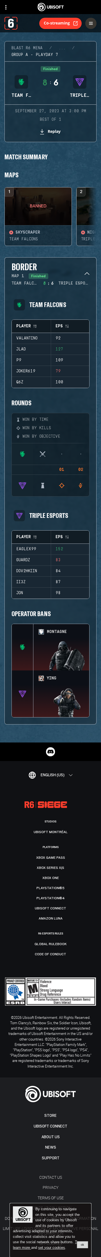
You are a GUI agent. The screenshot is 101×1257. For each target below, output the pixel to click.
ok (82, 1244)
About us (51, 1137)
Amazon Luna (51, 918)
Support (50, 1158)
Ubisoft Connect (50, 1126)
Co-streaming (57, 23)
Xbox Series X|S (50, 868)
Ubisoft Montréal (51, 832)
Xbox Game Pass (50, 858)
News (50, 1147)
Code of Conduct (50, 954)
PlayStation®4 (50, 898)
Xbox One (50, 878)
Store (50, 1115)
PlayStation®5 (50, 888)
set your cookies (51, 1248)
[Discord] (50, 751)
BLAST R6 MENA (27, 48)
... (62, 48)
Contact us (50, 1177)
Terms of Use (51, 1197)
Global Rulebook (51, 944)
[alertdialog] (50, 1230)
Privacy (50, 1187)
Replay (54, 131)
